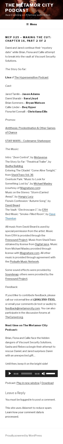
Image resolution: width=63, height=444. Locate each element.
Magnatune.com (30, 188)
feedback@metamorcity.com (22, 308)
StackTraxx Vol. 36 (22, 174)
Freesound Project (16, 239)
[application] (31, 373)
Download (47, 383)
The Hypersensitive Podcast (31, 77)
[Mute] (43, 373)
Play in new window (28, 383)
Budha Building (14, 166)
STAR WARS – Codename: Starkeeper (28, 140)
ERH (45, 209)
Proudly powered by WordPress (23, 435)
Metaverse (40, 157)
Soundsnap (12, 274)
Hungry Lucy (25, 196)
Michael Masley (43, 183)
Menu (33, 24)
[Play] (10, 373)
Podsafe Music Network (24, 261)
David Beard (12, 205)
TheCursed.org (14, 317)
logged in (26, 399)
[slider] (51, 373)
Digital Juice (42, 244)
